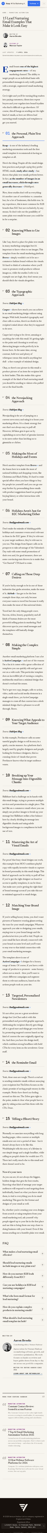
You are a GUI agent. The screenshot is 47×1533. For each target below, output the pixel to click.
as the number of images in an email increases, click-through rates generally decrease (21, 183)
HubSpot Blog (15, 303)
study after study (25, 171)
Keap (5, 146)
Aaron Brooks (22, 1340)
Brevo (6, 258)
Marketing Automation (18, 13)
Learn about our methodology (28, 1373)
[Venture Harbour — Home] (23, 1507)
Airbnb (11, 594)
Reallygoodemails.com (19, 523)
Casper (6, 310)
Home (4, 13)
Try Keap (33, 3)
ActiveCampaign (12, 661)
